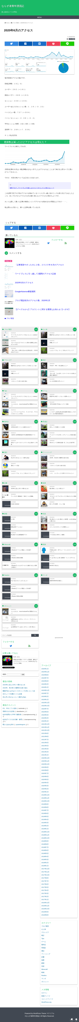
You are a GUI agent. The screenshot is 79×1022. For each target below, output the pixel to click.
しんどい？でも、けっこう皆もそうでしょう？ (62, 350)
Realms (44, 975)
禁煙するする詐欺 (8, 711)
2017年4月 (45, 890)
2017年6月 (45, 884)
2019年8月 (45, 807)
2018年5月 (45, 853)
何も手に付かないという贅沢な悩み (20, 457)
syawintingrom (20, 724)
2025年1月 (45, 669)
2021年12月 (45, 724)
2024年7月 (45, 678)
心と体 (43, 929)
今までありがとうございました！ (19, 580)
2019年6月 (45, 813)
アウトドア (45, 932)
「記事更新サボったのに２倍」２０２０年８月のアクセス (39, 265)
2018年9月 (45, 841)
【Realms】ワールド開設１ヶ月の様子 (21, 550)
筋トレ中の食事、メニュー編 (57, 504)
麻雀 (42, 963)
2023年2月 (45, 696)
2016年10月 (45, 909)
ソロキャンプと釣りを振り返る (19, 381)
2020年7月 (45, 773)
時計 (42, 935)
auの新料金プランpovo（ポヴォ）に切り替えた (23, 627)
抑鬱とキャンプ (54, 342)
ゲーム (43, 941)
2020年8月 (45, 770)
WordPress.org (46, 1002)
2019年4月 (45, 819)
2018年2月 (45, 862)
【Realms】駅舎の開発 (17, 557)
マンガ (43, 978)
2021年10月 (45, 730)
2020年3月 (45, 786)
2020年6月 (45, 776)
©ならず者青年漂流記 (32, 1016)
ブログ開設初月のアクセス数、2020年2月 (32, 300)
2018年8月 (45, 844)
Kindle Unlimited (15, 504)
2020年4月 (45, 782)
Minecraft (44, 969)
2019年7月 (45, 810)
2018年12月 (45, 832)
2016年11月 (45, 906)
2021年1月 (45, 755)
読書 (42, 957)
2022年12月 (45, 702)
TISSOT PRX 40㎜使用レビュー (59, 365)
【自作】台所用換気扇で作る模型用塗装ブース (23, 434)
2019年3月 (45, 822)
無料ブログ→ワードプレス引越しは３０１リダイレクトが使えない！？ (32, 188)
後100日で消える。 (55, 565)
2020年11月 (45, 761)
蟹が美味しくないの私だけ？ (57, 488)
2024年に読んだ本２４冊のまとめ (19, 488)
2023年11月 (45, 690)
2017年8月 (45, 878)
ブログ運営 (72, 39)
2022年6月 (45, 712)
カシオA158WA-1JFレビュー (57, 381)
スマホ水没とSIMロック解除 (57, 534)
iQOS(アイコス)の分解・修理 (12, 719)
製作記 (43, 944)
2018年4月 (45, 856)
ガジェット (45, 981)
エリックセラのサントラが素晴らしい (59, 527)
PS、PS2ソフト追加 (9, 708)
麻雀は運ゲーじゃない (17, 527)
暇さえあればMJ (8, 724)
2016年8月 (45, 915)
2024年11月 (45, 672)
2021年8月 (45, 736)
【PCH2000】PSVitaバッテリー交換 (59, 404)
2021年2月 (45, 752)
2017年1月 (45, 899)
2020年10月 (45, 764)
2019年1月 (45, 829)
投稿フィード (45, 996)
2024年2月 (45, 684)
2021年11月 (45, 727)
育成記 (43, 948)
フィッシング (45, 954)
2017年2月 (45, 896)
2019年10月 (45, 801)
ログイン (44, 993)
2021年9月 (45, 733)
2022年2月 (45, 718)
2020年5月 (45, 779)
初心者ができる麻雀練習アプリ (19, 534)
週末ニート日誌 (15, 465)
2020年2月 (45, 789)
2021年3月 (45, 749)
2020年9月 (45, 767)
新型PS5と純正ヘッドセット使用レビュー (60, 396)
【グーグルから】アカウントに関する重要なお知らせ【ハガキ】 (42, 309)
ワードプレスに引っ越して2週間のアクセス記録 (35, 274)
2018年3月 (45, 859)
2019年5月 (45, 816)
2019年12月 (45, 795)
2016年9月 (45, 912)
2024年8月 (45, 675)
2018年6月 (45, 850)
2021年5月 (45, 745)
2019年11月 (45, 798)
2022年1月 (45, 721)
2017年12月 (45, 869)
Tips (42, 938)
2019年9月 (45, 804)
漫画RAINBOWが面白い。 (56, 580)
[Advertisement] (58, 649)
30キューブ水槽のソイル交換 (57, 427)
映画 (42, 972)
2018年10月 (45, 838)
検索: (4, 674)
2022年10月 (45, 705)
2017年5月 (45, 887)
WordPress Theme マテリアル (43, 1013)
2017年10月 (45, 875)
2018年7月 (45, 847)
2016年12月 (45, 902)
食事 (42, 960)
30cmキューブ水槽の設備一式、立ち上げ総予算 (62, 442)
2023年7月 (45, 693)
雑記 (42, 951)
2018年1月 (45, 866)
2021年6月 (45, 742)
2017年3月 (45, 893)
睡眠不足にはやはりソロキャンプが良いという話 (62, 335)
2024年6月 (45, 681)
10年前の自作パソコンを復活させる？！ (21, 427)
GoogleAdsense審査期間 (25, 291)
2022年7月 (45, 709)
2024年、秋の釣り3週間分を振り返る (59, 457)
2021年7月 (45, 739)
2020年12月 (45, 758)
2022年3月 (45, 715)
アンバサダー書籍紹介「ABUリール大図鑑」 (22, 496)
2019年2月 (45, 826)
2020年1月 (45, 792)
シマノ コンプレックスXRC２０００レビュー (62, 473)
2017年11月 (45, 872)
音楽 (42, 966)
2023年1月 (45, 699)
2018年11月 (45, 835)
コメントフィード (47, 999)
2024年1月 (45, 687)
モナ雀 (12, 519)
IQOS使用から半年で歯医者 (12, 714)
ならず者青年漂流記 (13, 6)
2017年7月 (45, 881)
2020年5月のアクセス (24, 283)
